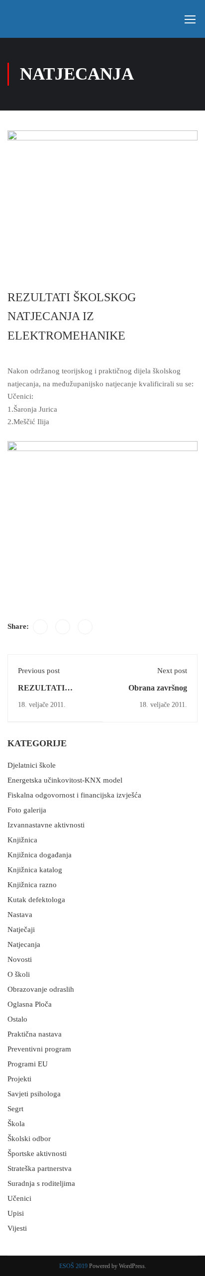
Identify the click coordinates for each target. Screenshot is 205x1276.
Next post (172, 671)
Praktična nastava (34, 1034)
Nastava (19, 915)
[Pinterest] (85, 626)
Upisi (15, 1213)
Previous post (39, 671)
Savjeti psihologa (34, 1094)
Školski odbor (29, 1139)
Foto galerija (26, 810)
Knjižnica (22, 840)
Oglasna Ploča (29, 1004)
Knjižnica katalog (34, 870)
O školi (18, 974)
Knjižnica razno (32, 885)
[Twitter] (62, 626)
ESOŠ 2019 (73, 1266)
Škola (16, 1124)
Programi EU (27, 1064)
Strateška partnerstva (39, 1168)
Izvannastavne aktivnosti (46, 825)
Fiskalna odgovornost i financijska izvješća (74, 795)
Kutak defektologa (36, 900)
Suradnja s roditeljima (41, 1183)
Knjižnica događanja (39, 855)
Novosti (19, 959)
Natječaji (21, 929)
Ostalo (17, 1019)
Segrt (15, 1109)
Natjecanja (23, 944)
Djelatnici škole (31, 765)
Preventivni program (39, 1049)
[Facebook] (40, 626)
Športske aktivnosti (37, 1154)
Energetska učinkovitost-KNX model (64, 780)
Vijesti (17, 1228)
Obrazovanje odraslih (40, 989)
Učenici (19, 1198)
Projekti (19, 1079)
